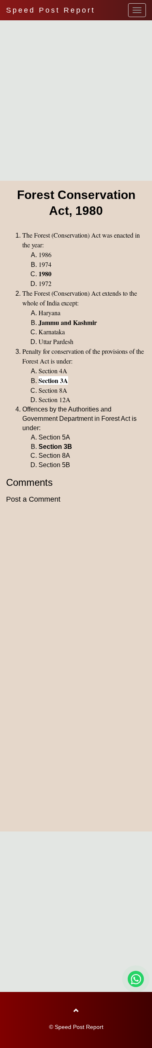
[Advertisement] (76, 98)
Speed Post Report (50, 10)
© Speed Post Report (76, 1027)
